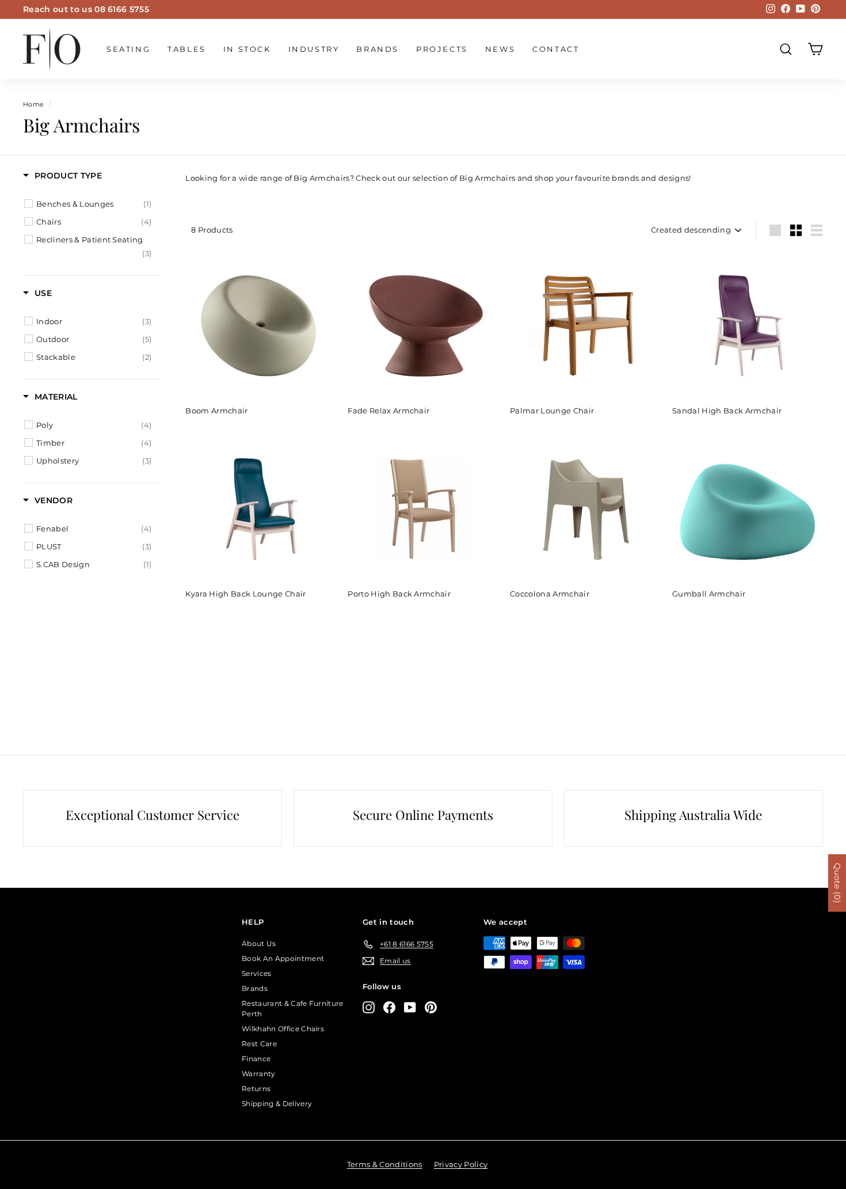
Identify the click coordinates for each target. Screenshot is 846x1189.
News (500, 49)
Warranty (259, 1073)
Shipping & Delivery (277, 1103)
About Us (259, 943)
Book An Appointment (283, 958)
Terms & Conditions (384, 1164)
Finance (256, 1058)
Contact (555, 49)
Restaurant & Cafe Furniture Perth (293, 1008)
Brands (377, 49)
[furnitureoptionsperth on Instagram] (369, 1007)
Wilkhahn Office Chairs (283, 1028)
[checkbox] (93, 204)
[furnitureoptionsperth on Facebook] (389, 1007)
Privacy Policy (461, 1164)
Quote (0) (837, 883)
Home (33, 104)
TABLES (186, 49)
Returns (256, 1088)
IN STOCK (247, 49)
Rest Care (259, 1043)
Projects (442, 49)
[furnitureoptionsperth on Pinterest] (431, 1007)
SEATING (128, 49)
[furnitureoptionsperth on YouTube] (410, 1007)
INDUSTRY (314, 49)
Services (257, 973)
